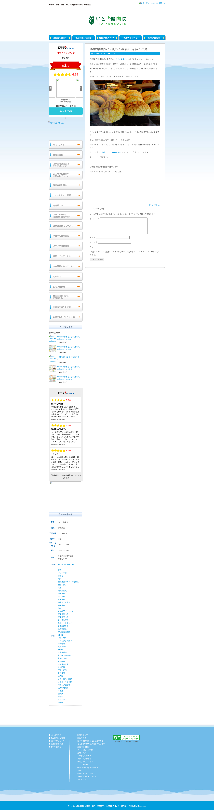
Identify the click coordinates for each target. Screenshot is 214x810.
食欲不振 (61, 667)
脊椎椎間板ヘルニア (66, 611)
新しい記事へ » (154, 205)
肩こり (60, 576)
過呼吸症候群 (63, 688)
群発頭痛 (61, 661)
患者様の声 (58, 205)
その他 (60, 703)
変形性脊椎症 (63, 617)
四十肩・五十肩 (64, 602)
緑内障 (60, 676)
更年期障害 (62, 647)
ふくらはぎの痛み (65, 641)
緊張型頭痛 (62, 658)
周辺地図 (57, 276)
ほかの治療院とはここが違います (61, 165)
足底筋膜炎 (62, 652)
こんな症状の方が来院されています (61, 175)
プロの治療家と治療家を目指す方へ (62, 215)
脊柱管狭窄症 (63, 620)
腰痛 (59, 570)
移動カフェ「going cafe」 (112, 152)
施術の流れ (58, 155)
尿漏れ (60, 697)
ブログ (113, 53)
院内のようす (59, 144)
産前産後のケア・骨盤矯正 (68, 582)
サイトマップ (82, 779)
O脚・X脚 (62, 638)
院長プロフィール (107, 38)
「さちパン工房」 (121, 59)
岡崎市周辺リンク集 (62, 307)
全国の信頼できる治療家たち (61, 297)
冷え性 (60, 650)
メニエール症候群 (65, 682)
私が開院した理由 (83, 38)
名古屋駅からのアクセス (64, 266)
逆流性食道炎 (63, 664)
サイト (92, 247)
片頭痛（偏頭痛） (65, 655)
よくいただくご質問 (62, 195)
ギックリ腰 (62, 573)
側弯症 (60, 635)
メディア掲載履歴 (61, 246)
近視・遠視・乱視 (65, 679)
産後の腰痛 (62, 585)
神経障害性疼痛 (64, 632)
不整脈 (60, 691)
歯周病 (60, 694)
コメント (94, 219)
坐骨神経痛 (62, 629)
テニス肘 (61, 596)
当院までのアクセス (62, 256)
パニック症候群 (64, 685)
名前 (93, 237)
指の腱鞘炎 (62, 591)
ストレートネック (65, 623)
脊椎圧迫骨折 (63, 626)
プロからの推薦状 (61, 236)
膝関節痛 (61, 605)
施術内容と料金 (130, 38)
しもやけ (61, 700)
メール (93, 242)
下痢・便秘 (62, 670)
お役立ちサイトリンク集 (64, 317)
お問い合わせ (154, 38)
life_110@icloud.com (66, 564)
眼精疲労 (61, 673)
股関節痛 (61, 599)
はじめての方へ (60, 38)
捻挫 (59, 608)
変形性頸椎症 (63, 614)
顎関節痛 (61, 593)
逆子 (59, 588)
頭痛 (59, 579)
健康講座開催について (63, 226)
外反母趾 (61, 644)
